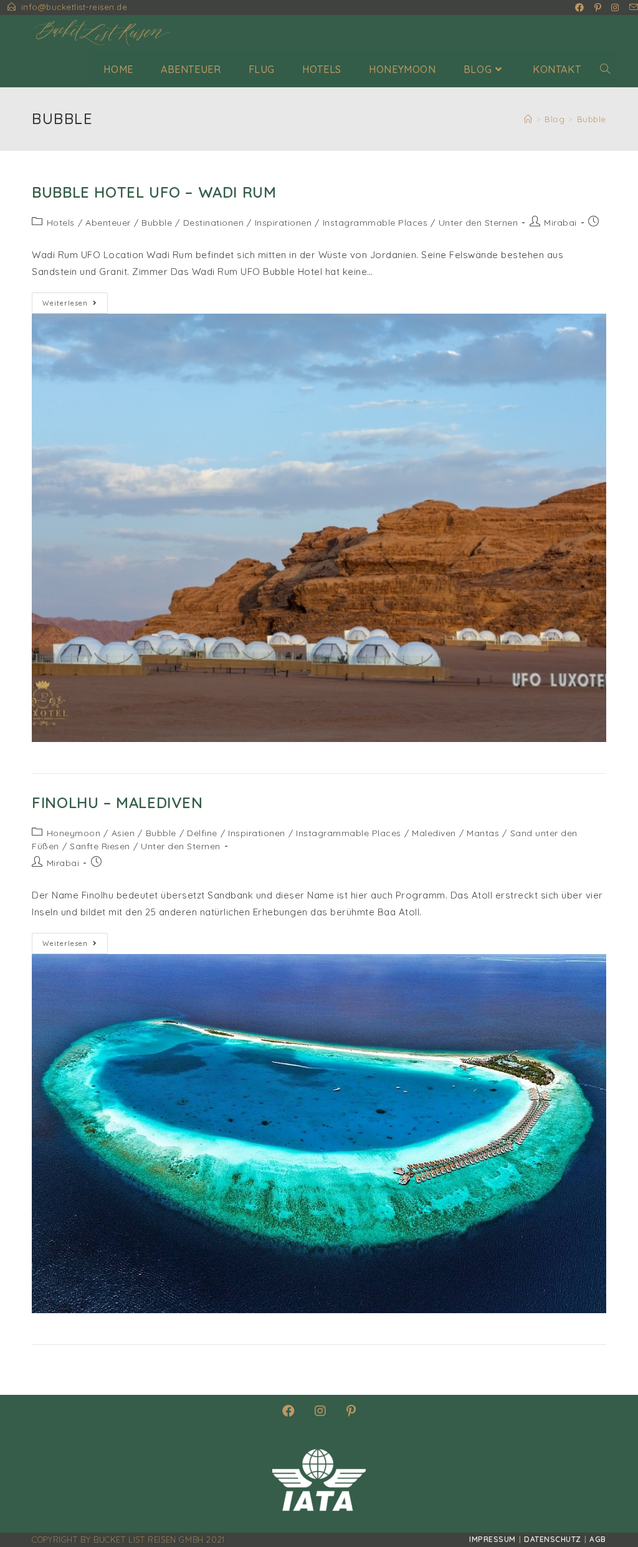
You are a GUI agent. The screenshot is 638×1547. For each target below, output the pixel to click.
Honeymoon (74, 833)
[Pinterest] (351, 1411)
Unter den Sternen (478, 222)
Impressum (492, 1539)
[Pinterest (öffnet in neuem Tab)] (598, 7)
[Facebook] (289, 1411)
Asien (123, 833)
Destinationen (213, 222)
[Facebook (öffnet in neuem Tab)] (579, 7)
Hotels (61, 222)
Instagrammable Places (375, 222)
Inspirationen (283, 222)
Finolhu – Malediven (117, 802)
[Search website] (605, 69)
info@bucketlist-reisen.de (74, 7)
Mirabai (560, 222)
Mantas (483, 833)
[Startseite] (528, 119)
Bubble (156, 222)
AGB (597, 1539)
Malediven (434, 833)
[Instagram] (320, 1411)
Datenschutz (552, 1539)
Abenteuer (108, 222)
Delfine (202, 833)
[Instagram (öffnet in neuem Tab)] (615, 7)
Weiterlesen (75, 305)
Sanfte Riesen (100, 846)
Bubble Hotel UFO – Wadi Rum (154, 192)
